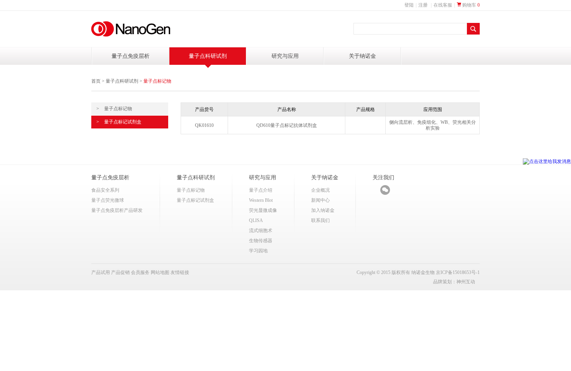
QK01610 (204, 125)
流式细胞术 (260, 230)
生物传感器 (260, 240)
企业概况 (320, 190)
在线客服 (442, 5)
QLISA (256, 220)
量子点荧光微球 (107, 200)
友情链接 (180, 272)
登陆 (409, 5)
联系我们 (320, 220)
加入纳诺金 (322, 210)
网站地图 (160, 272)
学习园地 (258, 250)
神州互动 (465, 281)
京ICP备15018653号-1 (458, 272)
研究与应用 (285, 56)
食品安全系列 (105, 190)
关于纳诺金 (362, 56)
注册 (423, 5)
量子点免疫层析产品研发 (117, 210)
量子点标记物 (114, 108)
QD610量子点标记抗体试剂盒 (286, 125)
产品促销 (120, 272)
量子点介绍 (260, 190)
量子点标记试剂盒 (118, 122)
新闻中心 (320, 200)
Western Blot (261, 200)
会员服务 (140, 272)
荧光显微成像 (263, 210)
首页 (96, 81)
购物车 (470, 5)
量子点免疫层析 (130, 56)
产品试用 (100, 272)
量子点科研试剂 (208, 56)
